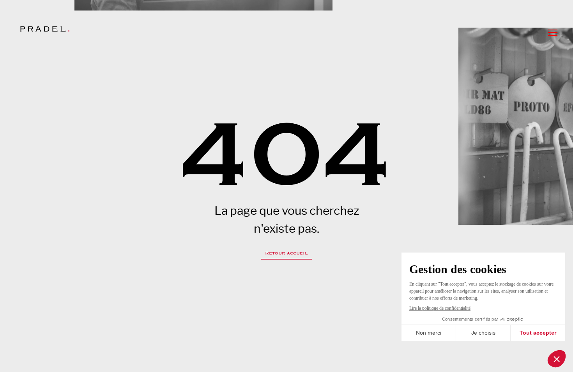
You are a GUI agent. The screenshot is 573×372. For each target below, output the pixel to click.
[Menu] (552, 32)
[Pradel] (45, 29)
